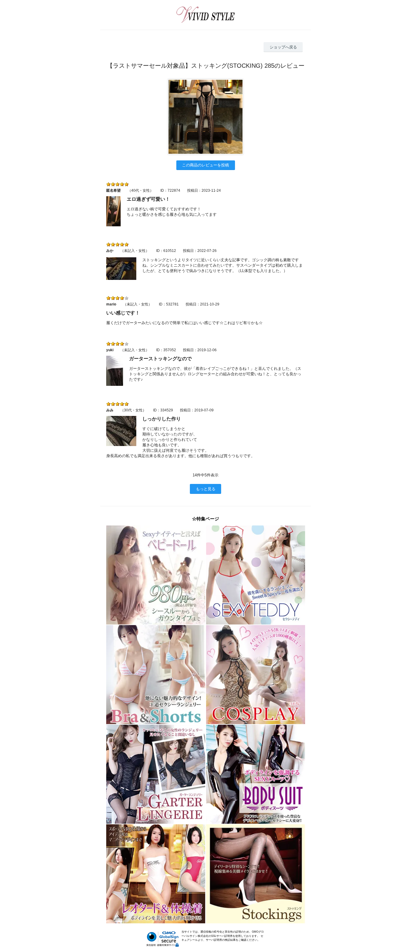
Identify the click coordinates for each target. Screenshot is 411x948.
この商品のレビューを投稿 (205, 165)
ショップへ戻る (283, 47)
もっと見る (205, 489)
